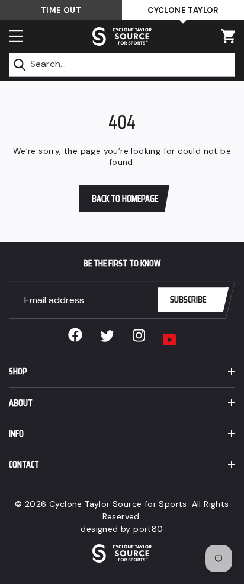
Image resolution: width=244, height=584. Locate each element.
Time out (61, 10)
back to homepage (125, 198)
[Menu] (16, 36)
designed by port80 (122, 528)
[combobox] (122, 65)
